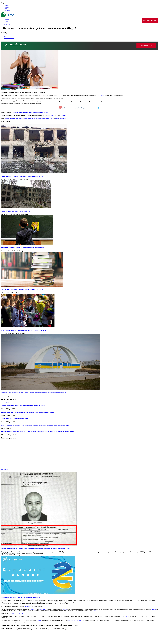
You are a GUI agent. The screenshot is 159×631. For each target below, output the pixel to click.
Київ (5, 36)
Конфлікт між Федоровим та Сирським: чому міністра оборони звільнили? (23, 405)
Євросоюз (7, 24)
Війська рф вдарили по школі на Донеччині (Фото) (16, 211)
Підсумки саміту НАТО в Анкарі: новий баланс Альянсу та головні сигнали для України (27, 412)
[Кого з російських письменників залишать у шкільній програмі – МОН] (32, 286)
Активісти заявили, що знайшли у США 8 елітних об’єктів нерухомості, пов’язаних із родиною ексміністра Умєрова (35, 425)
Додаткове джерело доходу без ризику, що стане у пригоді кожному (20, 597)
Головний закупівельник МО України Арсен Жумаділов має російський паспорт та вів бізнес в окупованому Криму (35, 548)
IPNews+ (27, 606)
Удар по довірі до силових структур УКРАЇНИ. (15, 418)
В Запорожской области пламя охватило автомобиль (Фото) (30, 112)
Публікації (4, 470)
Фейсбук (50, 115)
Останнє (6, 402)
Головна (6, 19)
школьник (63, 118)
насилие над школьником (26, 118)
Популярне (7, 10)
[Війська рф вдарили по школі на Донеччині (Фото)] (26, 208)
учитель (52, 118)
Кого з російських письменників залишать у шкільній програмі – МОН (22, 289)
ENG (2, 1)
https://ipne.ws (43, 609)
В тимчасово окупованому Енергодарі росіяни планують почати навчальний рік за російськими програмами (33, 392)
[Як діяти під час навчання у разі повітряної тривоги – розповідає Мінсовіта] (27, 327)
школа (57, 118)
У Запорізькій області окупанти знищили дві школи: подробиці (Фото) (22, 176)
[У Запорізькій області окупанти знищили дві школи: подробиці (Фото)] (34, 173)
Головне (6, 7)
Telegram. (64, 115)
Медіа (5, 8)
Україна (6, 21)
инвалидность (14, 118)
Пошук (3, 3)
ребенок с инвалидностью (41, 118)
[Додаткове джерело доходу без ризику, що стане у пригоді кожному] (38, 594)
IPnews (33, 609)
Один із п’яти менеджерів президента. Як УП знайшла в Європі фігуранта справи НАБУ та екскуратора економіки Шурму (37, 431)
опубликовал (100, 95)
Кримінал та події (9, 38)
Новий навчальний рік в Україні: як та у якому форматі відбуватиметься (22, 247)
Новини (6, 5)
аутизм (7, 118)
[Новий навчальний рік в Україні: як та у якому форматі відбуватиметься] (27, 244)
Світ (5, 22)
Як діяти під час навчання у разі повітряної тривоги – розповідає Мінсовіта (23, 330)
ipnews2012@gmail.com (16, 613)
